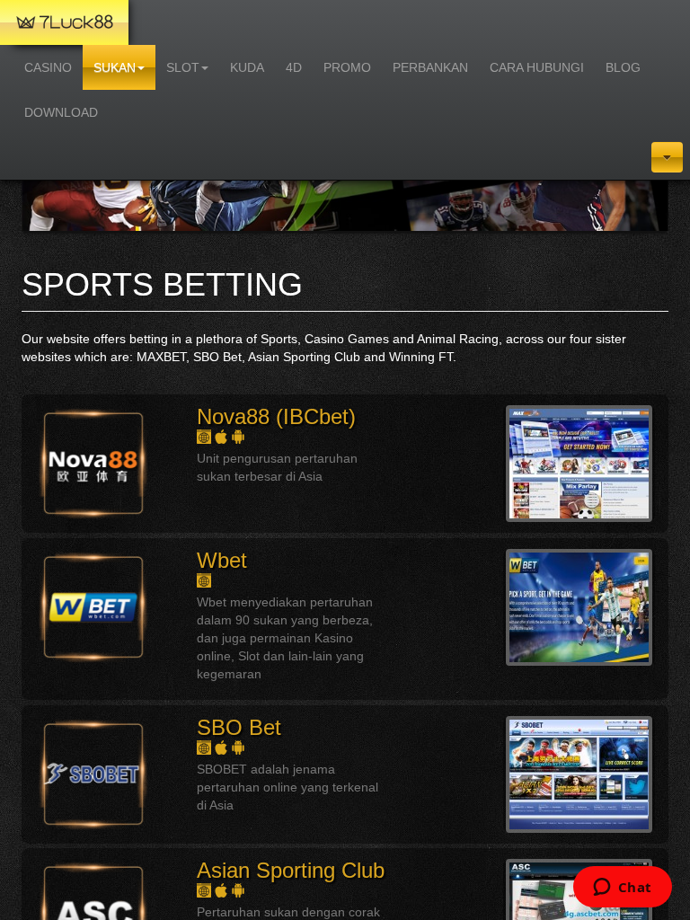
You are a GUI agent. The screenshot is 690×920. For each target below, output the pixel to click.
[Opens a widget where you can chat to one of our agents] (622, 888)
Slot (182, 67)
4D (294, 67)
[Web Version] (205, 435)
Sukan (114, 67)
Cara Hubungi (537, 67)
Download (61, 112)
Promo (347, 67)
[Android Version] (238, 435)
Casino (48, 67)
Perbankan (430, 67)
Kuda (247, 67)
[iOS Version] (222, 435)
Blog (623, 67)
